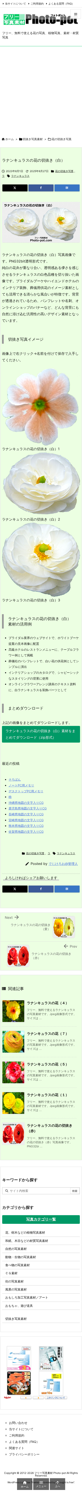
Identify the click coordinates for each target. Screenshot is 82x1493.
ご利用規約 (37, 3)
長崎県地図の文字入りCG (26, 814)
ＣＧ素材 (11, 1273)
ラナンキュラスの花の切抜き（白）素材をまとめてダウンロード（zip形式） (40, 734)
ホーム (9, 139)
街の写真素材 (14, 1281)
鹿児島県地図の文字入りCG (28, 808)
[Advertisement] (41, 89)
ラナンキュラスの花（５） (48, 1064)
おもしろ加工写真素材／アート (26, 1297)
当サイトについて (15, 3)
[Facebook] (41, 187)
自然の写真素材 (16, 1249)
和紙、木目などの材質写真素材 (26, 1241)
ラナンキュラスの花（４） (48, 1003)
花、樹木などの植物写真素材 (25, 1232)
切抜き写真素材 (33, 139)
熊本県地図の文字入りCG (26, 826)
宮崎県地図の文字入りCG (26, 820)
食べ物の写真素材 (17, 1265)
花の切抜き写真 (62, 139)
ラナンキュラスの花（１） (48, 1095)
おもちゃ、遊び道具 (19, 1305)
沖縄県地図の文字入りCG (26, 803)
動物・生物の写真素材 (20, 1257)
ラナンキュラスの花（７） (48, 1033)
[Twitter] (15, 187)
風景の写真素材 (16, 1289)
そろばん (15, 779)
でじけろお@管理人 (63, 864)
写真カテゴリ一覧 (41, 1219)
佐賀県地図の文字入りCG (26, 831)
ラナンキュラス (20, 176)
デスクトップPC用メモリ (26, 791)
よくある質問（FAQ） (61, 3)
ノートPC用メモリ (21, 785)
